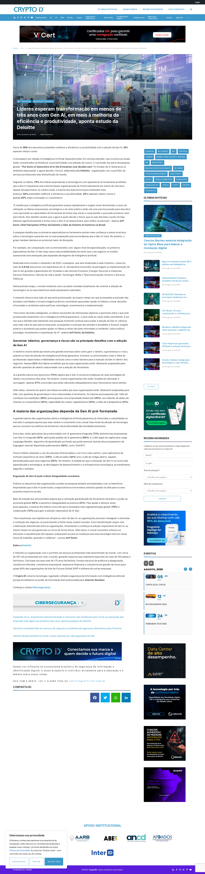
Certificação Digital (122, 17)
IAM (62, 17)
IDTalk (70, 17)
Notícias (26, 101)
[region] (36, 849)
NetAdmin (178, 168)
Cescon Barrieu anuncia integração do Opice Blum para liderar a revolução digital (168, 244)
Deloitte (26, 545)
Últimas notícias (107, 9)
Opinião (179, 17)
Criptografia (40, 17)
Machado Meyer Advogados (158, 168)
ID (51, 17)
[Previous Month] (185, 569)
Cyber (79, 17)
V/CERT (176, 185)
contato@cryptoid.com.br (87, 681)
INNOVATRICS (157, 162)
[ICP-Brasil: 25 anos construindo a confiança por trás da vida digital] (152, 315)
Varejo (169, 17)
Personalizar (18, 862)
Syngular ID (181, 179)
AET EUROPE (163, 151)
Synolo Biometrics (163, 179)
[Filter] (151, 563)
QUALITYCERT (175, 174)
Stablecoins (139, 17)
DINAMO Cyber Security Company (170, 157)
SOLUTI (148, 179)
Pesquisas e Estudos (43, 101)
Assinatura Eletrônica (90, 17)
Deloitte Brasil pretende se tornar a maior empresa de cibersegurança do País (54, 635)
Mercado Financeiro (153, 17)
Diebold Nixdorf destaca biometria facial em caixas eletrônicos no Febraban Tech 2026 (175, 279)
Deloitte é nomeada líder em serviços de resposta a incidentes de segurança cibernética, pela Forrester (67, 628)
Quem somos (130, 9)
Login (197, 2)
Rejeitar (36, 862)
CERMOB (149, 157)
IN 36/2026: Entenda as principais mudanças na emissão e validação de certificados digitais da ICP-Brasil (176, 296)
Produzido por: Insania (22, 870)
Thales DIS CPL (152, 185)
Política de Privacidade (19, 850)
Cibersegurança (152, 236)
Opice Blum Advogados (156, 174)
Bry (173, 151)
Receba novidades (153, 9)
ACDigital (150, 151)
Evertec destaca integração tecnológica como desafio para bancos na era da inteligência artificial (176, 361)
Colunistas (151, 191)
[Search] (191, 9)
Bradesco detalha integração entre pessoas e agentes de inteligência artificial (176, 328)
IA (56, 17)
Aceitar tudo (54, 862)
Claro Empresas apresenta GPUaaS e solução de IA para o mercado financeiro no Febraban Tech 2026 (176, 345)
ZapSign (186, 185)
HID (147, 162)
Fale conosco (176, 9)
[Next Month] (190, 569)
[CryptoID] (29, 9)
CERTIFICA (183, 151)
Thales (165, 185)
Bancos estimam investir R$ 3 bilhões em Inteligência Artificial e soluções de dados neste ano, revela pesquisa (177, 263)
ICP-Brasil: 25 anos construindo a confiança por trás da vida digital (176, 312)
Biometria (108, 17)
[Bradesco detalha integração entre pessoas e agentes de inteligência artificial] (152, 331)
